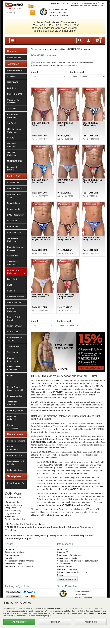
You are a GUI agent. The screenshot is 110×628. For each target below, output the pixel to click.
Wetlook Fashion (14, 455)
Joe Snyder (12, 123)
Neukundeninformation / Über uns (92, 3)
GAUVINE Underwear (12, 153)
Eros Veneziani (14, 232)
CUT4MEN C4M (14, 94)
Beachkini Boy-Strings (14, 195)
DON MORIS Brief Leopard (76, 489)
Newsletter (75, 3)
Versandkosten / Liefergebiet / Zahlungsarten (77, 561)
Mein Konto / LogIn (98, 5)
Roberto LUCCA (14, 326)
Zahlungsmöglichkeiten (67, 558)
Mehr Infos (91, 621)
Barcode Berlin (13, 203)
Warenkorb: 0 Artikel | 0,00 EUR (19, 566)
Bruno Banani (13, 226)
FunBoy (10, 138)
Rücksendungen (64, 566)
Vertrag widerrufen (67, 579)
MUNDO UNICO (14, 161)
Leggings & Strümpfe (12, 168)
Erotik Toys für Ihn (15, 410)
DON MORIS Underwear (13, 271)
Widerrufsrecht (63, 563)
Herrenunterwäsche (16, 441)
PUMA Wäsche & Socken (14, 339)
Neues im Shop (14, 57)
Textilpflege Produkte (12, 403)
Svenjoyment (13, 346)
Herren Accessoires (12, 426)
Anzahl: (35, 72)
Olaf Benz (11, 88)
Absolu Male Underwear (12, 115)
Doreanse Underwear (12, 145)
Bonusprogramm (76, 5)
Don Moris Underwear (67, 569)
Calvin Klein (12, 256)
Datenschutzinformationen (69, 555)
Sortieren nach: (77, 72)
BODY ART (12, 221)
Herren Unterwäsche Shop (60, 3)
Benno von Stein (14, 209)
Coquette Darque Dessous (15, 248)
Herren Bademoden (12, 448)
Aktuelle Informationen (15, 552)
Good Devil (12, 279)
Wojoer (10, 375)
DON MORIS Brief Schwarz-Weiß (75, 505)
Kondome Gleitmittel (11, 417)
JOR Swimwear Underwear (14, 130)
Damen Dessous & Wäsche (15, 462)
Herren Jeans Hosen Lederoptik (15, 388)
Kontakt (87, 5)
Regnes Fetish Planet (13, 318)
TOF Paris (11, 108)
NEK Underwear (14, 188)
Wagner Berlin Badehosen (13, 368)
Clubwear (11, 76)
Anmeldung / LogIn (13, 563)
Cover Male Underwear (12, 263)
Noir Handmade (14, 302)
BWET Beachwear (15, 215)
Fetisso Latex (13, 182)
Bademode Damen (15, 470)
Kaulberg (11, 291)
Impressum (62, 549)
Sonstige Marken (14, 396)
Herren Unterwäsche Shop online (72, 572)
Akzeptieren (19, 621)
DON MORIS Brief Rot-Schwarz (74, 473)
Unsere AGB (62, 552)
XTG (9, 381)
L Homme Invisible (15, 296)
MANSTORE (12, 82)
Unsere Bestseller (15, 70)
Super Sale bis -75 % (15, 484)
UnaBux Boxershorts (12, 359)
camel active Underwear (12, 239)
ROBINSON (12, 332)
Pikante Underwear (12, 309)
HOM (9, 285)
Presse (60, 575)
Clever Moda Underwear (13, 101)
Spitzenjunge (13, 352)
